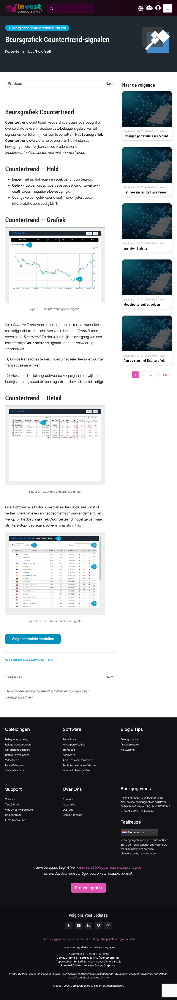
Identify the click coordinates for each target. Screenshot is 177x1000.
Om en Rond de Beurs (17, 750)
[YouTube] (78, 925)
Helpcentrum (13, 815)
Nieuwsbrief (128, 750)
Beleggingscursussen (18, 744)
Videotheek (12, 760)
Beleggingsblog (130, 739)
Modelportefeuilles (74, 744)
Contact (68, 799)
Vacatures (69, 804)
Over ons (68, 809)
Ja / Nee (29, 660)
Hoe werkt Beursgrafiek (76, 770)
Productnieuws (130, 744)
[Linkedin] (88, 925)
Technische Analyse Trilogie (79, 765)
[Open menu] (167, 8)
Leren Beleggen (14, 765)
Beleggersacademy (16, 739)
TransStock (69, 739)
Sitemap (104, 954)
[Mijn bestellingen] (158, 8)
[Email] (108, 925)
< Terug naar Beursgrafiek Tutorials (37, 27)
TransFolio (69, 750)
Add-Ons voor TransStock (78, 760)
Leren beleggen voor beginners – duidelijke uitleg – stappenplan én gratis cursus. (88, 939)
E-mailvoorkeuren (15, 820)
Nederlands (135, 832)
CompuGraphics (14, 770)
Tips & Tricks (12, 804)
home (66, 947)
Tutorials (10, 799)
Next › (167, 375)
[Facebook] (69, 925)
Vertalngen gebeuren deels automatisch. (145, 840)
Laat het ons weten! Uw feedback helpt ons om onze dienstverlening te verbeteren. (144, 849)
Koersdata (69, 755)
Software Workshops (17, 755)
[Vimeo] (98, 925)
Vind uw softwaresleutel (19, 809)
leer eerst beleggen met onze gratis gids (110, 867)
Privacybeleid (76, 954)
